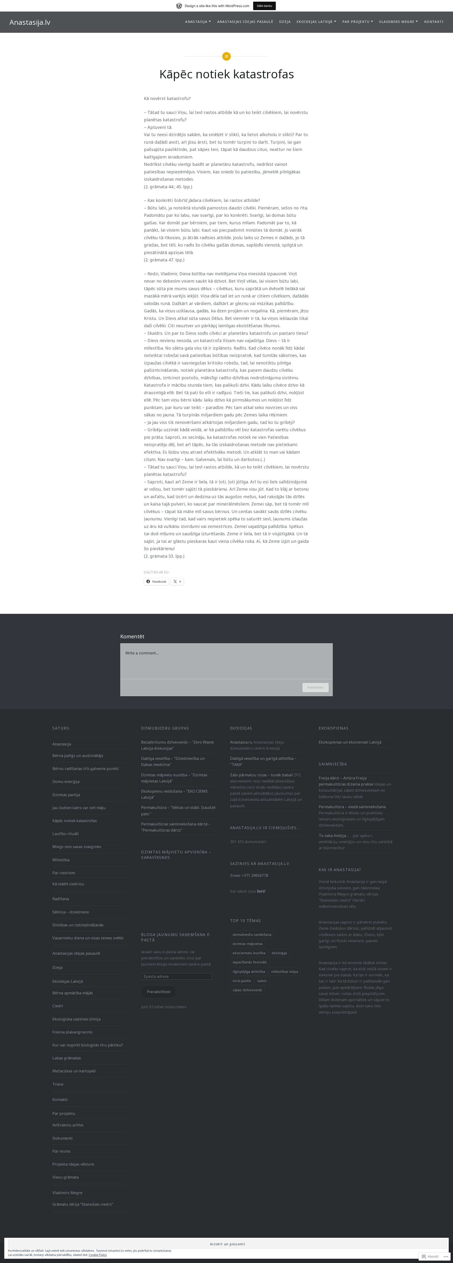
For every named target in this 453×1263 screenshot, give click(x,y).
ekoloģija (279, 952)
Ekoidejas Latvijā (315, 21)
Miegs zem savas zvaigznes (76, 846)
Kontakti (434, 21)
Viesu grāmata (65, 1177)
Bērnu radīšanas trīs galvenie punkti (85, 768)
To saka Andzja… (334, 835)
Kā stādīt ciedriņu (68, 884)
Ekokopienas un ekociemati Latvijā (350, 742)
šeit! (261, 891)
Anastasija (196, 21)
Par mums (61, 1151)
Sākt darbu (264, 6)
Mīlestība (60, 859)
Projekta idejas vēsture (73, 1164)
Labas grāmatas (66, 1058)
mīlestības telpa (284, 971)
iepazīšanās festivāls (250, 962)
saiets (262, 980)
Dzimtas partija (66, 794)
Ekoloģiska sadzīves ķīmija (76, 1019)
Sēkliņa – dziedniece (70, 912)
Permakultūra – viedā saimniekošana (352, 806)
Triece (57, 1084)
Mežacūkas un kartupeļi (74, 1071)
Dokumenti (62, 1138)
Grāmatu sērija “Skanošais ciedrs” (82, 1204)
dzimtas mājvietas (248, 943)
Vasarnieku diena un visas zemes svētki (88, 938)
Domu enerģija (66, 781)
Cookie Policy (98, 1255)
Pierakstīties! (158, 991)
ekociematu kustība (249, 952)
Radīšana (60, 898)
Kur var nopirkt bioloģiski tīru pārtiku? (87, 1045)
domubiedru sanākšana (252, 934)
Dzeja (285, 21)
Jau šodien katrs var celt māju (79, 807)
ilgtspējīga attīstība (249, 971)
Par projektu (355, 21)
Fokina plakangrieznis (72, 1032)
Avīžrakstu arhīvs (68, 1125)
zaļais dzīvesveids (247, 989)
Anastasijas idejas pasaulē (245, 21)
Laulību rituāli (65, 833)
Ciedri (57, 1005)
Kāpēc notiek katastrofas (74, 820)
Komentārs (315, 687)
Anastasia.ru (241, 742)
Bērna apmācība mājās (72, 992)
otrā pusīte (242, 980)
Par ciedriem (63, 872)
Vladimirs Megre (396, 21)
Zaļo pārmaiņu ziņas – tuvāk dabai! (261, 775)
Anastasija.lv (29, 22)
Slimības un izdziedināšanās (78, 925)
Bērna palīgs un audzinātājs (77, 755)
